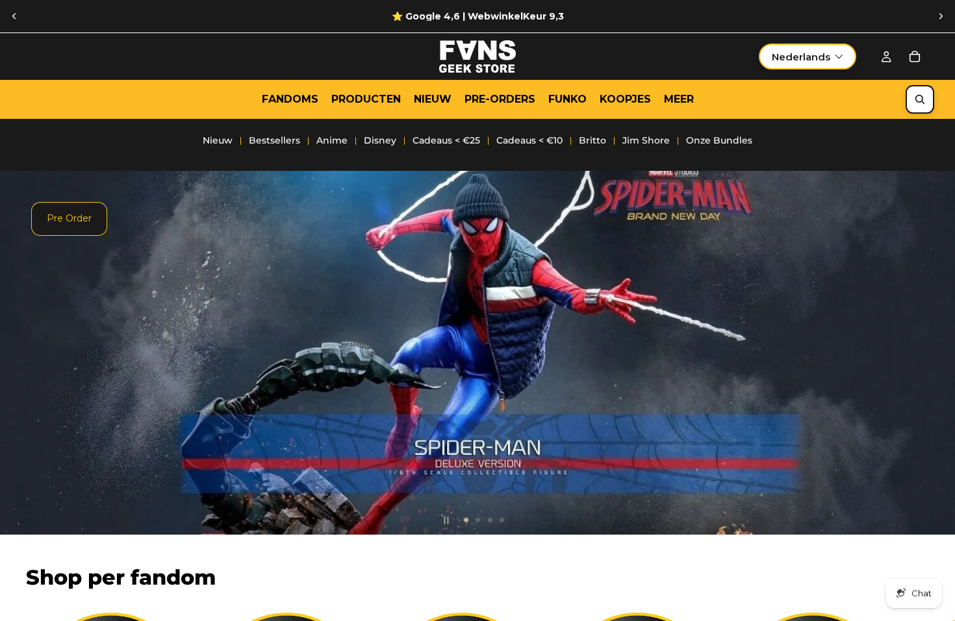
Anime (332, 140)
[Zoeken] (920, 99)
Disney (380, 140)
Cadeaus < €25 (446, 140)
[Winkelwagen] (914, 56)
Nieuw (218, 140)
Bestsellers (274, 140)
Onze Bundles (719, 140)
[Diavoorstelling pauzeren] (446, 520)
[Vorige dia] (14, 16)
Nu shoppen (75, 401)
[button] (807, 57)
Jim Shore (646, 140)
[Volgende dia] (940, 16)
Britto (592, 140)
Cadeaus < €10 (529, 140)
